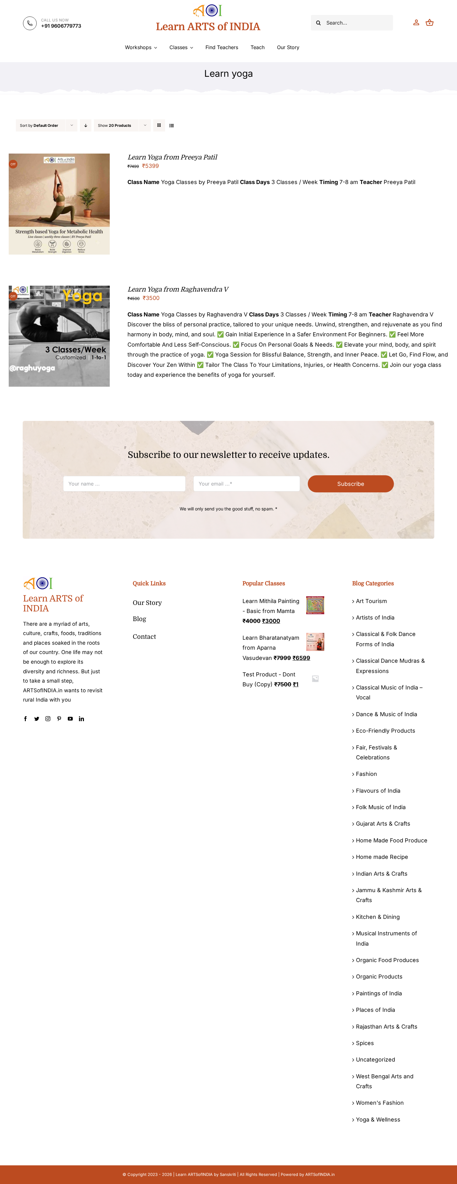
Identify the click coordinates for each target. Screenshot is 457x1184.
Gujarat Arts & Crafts (383, 823)
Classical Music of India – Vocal (389, 692)
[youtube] (70, 718)
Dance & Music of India (386, 714)
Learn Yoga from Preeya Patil (172, 157)
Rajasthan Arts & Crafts (387, 1026)
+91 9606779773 (61, 26)
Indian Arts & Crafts (382, 873)
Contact (144, 636)
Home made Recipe (382, 857)
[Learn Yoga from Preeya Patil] (59, 158)
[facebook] (25, 718)
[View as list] (171, 125)
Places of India (375, 1010)
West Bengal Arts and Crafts (384, 1081)
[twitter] (36, 718)
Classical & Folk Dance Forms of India (386, 639)
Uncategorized (375, 1059)
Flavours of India (378, 790)
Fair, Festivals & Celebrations (376, 752)
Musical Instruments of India (386, 938)
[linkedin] (81, 718)
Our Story (147, 602)
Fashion (366, 774)
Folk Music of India (381, 807)
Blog (139, 619)
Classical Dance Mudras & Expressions (390, 665)
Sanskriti (228, 1174)
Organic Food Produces (387, 960)
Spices (365, 1043)
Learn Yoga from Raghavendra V (177, 289)
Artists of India (375, 617)
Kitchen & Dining (378, 917)
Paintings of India (379, 993)
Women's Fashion (380, 1102)
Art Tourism (371, 601)
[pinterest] (59, 718)
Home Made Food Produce (391, 840)
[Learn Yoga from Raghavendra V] (59, 290)
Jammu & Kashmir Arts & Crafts (389, 895)
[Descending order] (86, 125)
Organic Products (379, 976)
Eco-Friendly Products (385, 730)
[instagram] (47, 718)
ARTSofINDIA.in (320, 1174)
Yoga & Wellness (378, 1119)
